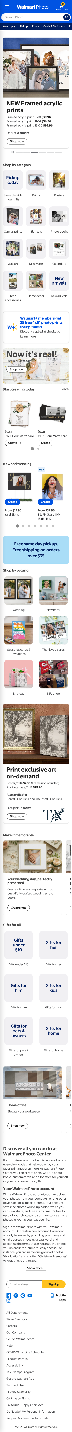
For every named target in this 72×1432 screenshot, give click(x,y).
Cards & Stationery (54, 26)
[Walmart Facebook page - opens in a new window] (8, 1295)
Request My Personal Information (28, 1418)
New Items (9, 26)
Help (9, 1345)
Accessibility (14, 1365)
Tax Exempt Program (20, 1372)
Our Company (15, 1332)
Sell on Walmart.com (20, 1339)
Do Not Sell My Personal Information (30, 1411)
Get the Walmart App (20, 1378)
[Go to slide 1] (19, 152)
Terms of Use (15, 1385)
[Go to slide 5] (50, 152)
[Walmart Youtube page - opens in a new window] (29, 1295)
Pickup (24, 26)
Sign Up (53, 1284)
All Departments (17, 1312)
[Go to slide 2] (26, 152)
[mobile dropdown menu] (7, 7)
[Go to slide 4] (42, 152)
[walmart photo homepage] (33, 7)
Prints (35, 26)
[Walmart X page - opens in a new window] (15, 1295)
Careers (11, 1326)
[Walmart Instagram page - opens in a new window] (8, 1300)
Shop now (17, 141)
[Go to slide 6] (58, 152)
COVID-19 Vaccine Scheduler (25, 1352)
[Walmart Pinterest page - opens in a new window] (22, 1295)
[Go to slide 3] (34, 152)
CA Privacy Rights (18, 1398)
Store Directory (16, 1319)
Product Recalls (17, 1359)
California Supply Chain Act (24, 1405)
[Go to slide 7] (53, 526)
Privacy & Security (18, 1392)
